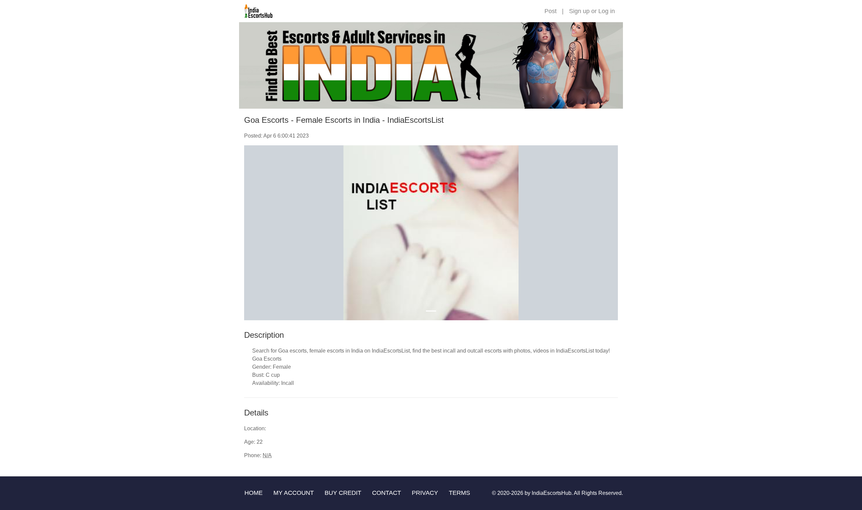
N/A (267, 455)
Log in (606, 11)
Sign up (579, 11)
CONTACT (386, 492)
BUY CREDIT (343, 492)
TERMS (459, 492)
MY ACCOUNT (293, 492)
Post (550, 11)
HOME (253, 492)
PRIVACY (425, 492)
